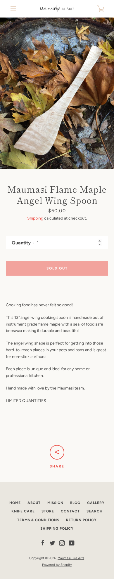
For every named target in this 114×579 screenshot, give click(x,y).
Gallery (96, 503)
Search (95, 511)
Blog (75, 503)
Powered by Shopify (57, 565)
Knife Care (23, 511)
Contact (70, 511)
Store (48, 511)
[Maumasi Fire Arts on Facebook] (43, 542)
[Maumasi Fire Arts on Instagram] (62, 542)
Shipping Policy (57, 528)
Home (15, 503)
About (34, 503)
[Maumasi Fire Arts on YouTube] (72, 542)
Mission (55, 503)
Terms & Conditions (38, 520)
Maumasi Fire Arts (71, 558)
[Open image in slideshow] (57, 93)
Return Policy (81, 520)
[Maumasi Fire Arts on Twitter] (52, 542)
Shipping (35, 218)
